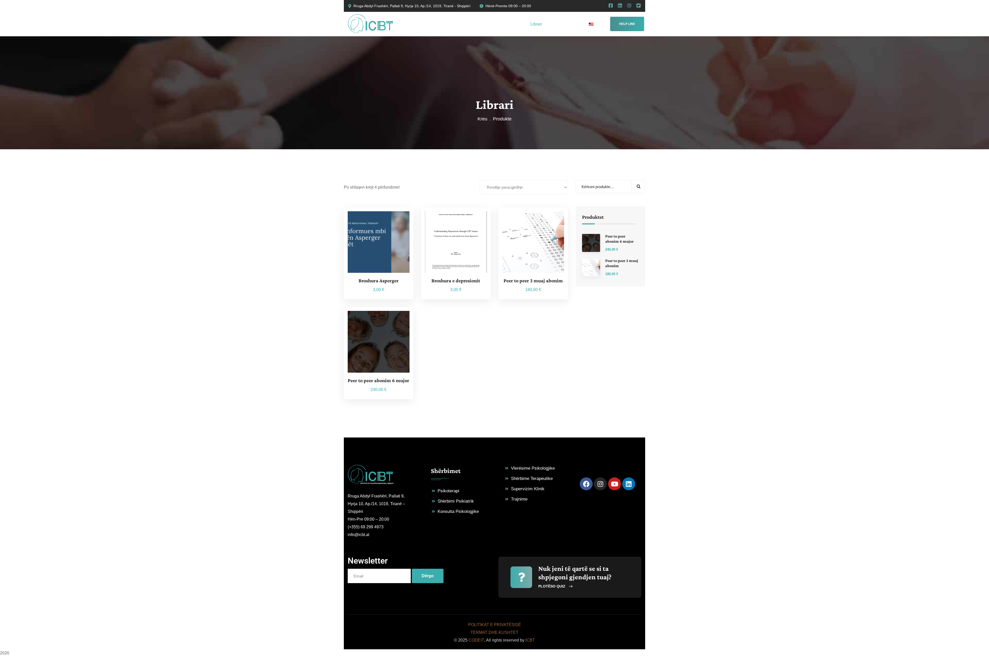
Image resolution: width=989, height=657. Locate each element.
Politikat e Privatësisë (494, 625)
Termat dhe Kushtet (494, 632)
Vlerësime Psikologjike (533, 468)
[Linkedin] (628, 483)
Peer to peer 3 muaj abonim (533, 280)
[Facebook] (586, 483)
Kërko (638, 186)
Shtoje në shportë (351, 221)
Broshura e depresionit (455, 280)
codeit (476, 640)
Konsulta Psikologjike (458, 511)
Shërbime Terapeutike (532, 478)
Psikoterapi (448, 490)
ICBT (530, 640)
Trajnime (519, 499)
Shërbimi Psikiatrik (456, 501)
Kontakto (506, 221)
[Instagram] (600, 483)
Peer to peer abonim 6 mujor (378, 380)
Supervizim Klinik (527, 488)
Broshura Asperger (379, 280)
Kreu (482, 118)
